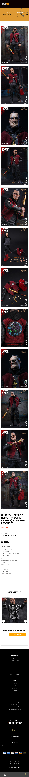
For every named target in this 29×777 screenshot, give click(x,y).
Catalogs (14, 672)
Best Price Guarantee (14, 706)
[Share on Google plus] (12, 536)
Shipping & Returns (22, 14)
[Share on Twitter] (7, 536)
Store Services (14, 683)
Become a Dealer (24, 12)
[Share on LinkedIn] (8, 536)
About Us (14, 658)
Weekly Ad (14, 690)
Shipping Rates (14, 704)
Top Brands (14, 693)
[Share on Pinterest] (13, 536)
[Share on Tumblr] (10, 536)
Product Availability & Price (15, 709)
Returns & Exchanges (14, 702)
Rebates (14, 688)
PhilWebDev (17, 767)
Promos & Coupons (14, 685)
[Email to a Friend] (15, 536)
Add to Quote (17, 634)
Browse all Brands (22, 7)
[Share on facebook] (5, 536)
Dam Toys (9, 533)
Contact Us (22, 16)
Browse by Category (22, 10)
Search (14, 774)
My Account (5, 774)
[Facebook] (2, 745)
